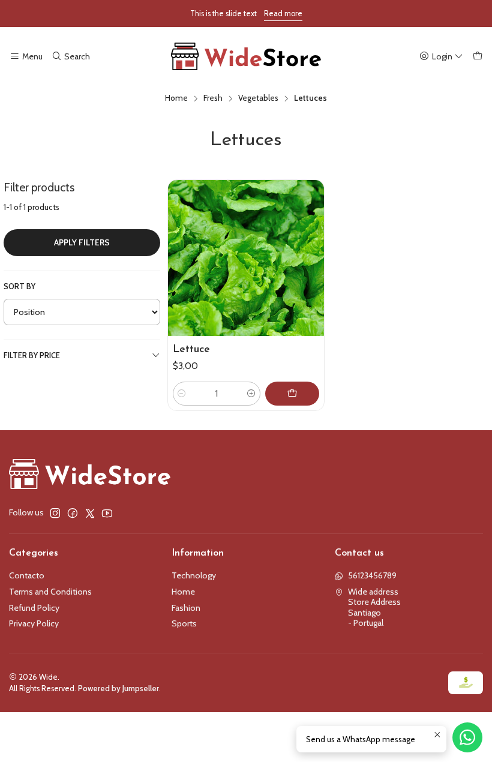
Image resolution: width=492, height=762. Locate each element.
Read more (283, 13)
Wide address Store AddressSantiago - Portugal (374, 607)
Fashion (186, 607)
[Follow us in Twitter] (90, 513)
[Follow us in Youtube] (107, 513)
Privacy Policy (34, 623)
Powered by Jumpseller (118, 688)
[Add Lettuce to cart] (292, 394)
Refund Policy (34, 607)
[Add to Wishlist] (310, 244)
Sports (184, 623)
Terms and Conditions (50, 591)
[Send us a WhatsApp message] (467, 737)
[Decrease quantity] (181, 393)
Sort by (19, 286)
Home (176, 98)
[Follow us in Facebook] (73, 513)
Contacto (26, 575)
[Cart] (477, 56)
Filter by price (32, 355)
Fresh (213, 98)
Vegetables (258, 98)
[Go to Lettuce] (245, 257)
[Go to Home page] (245, 56)
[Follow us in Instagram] (55, 513)
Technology (194, 575)
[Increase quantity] (251, 393)
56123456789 (372, 575)
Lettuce (191, 349)
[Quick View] (310, 272)
